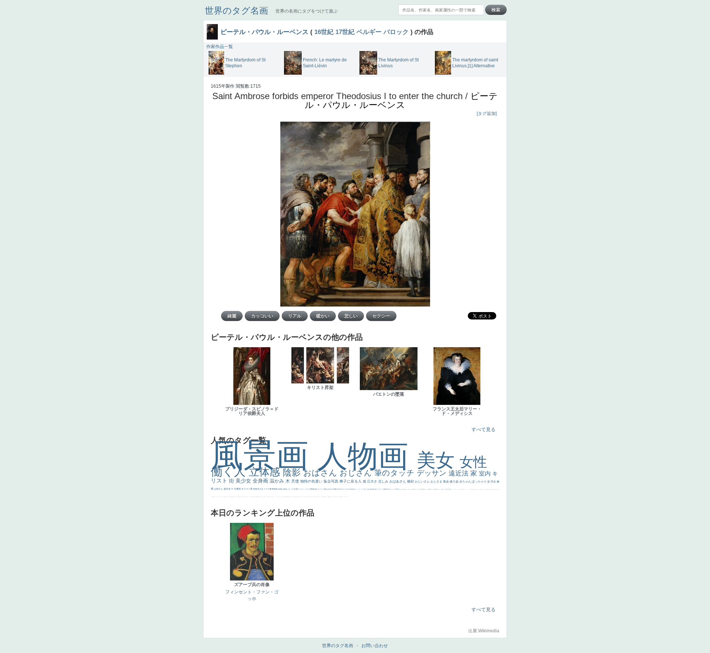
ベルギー (369, 31)
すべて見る (483, 429)
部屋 (415, 489)
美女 (438, 460)
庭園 (414, 489)
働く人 (230, 471)
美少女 (244, 481)
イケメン (302, 489)
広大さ (372, 481)
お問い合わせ (374, 645)
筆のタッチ (395, 472)
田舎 (494, 481)
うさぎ (445, 489)
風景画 (264, 455)
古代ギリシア (438, 489)
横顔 (411, 481)
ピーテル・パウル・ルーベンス (264, 31)
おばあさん (398, 481)
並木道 (227, 489)
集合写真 (331, 481)
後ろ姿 (454, 481)
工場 (426, 489)
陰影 (293, 472)
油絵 (368, 489)
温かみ (277, 481)
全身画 (261, 481)
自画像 (280, 489)
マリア (267, 489)
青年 (430, 489)
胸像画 (385, 489)
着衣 (435, 489)
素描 (421, 489)
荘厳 (388, 489)
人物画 (367, 456)
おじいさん (422, 481)
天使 (295, 481)
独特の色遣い (312, 481)
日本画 (442, 489)
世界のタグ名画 (236, 10)
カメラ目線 (402, 489)
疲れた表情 (448, 489)
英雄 (371, 489)
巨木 (428, 489)
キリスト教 (247, 489)
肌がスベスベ (319, 489)
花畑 (396, 489)
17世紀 (345, 31)
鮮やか (365, 489)
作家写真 (339, 489)
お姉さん (219, 489)
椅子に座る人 (351, 481)
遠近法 (459, 473)
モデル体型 (347, 489)
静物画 (275, 489)
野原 (376, 489)
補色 (405, 489)
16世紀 (324, 31)
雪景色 (285, 489)
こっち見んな (408, 489)
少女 (262, 489)
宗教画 (312, 489)
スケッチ (290, 489)
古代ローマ (380, 489)
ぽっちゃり (479, 481)
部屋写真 (352, 489)
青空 (424, 489)
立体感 (266, 472)
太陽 (432, 489)
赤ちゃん (465, 481)
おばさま (330, 489)
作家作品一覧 (219, 46)
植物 (335, 489)
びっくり (392, 489)
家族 (373, 489)
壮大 (434, 489)
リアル (307, 489)
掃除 (297, 489)
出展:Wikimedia (483, 631)
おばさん (321, 472)
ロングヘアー (360, 489)
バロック (396, 31)
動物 (255, 489)
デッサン (433, 473)
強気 (325, 489)
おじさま (436, 481)
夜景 (343, 489)
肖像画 (237, 489)
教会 (446, 481)
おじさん (356, 472)
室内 (485, 473)
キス (412, 489)
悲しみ (383, 481)
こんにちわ (418, 489)
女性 (473, 462)
